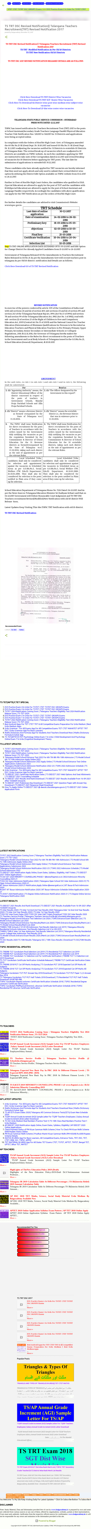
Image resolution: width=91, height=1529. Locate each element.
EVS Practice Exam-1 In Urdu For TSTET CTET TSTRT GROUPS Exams (35, 718)
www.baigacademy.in (77, 1514)
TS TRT (13, 630)
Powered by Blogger (47, 1521)
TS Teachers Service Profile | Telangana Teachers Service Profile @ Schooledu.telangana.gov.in (40, 916)
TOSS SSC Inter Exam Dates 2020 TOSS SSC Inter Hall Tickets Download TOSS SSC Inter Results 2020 (43, 914)
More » (13, 1039)
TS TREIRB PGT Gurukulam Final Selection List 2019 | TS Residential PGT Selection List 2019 (39, 954)
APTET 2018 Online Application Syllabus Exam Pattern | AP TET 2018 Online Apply (49, 1210)
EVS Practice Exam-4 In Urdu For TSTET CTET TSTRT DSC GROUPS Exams (37, 707)
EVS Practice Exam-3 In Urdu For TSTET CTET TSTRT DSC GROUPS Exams (37, 709)
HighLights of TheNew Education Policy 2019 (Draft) (34, 1169)
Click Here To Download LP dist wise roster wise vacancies (45, 108)
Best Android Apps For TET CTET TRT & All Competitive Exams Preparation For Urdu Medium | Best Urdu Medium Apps (50, 1347)
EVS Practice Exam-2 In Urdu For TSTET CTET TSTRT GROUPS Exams (35, 716)
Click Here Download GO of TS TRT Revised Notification (31, 266)
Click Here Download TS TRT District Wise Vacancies (45, 97)
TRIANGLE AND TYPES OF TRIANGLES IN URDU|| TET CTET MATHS (43, 1383)
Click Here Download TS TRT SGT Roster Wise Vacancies (45, 100)
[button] (6, 37)
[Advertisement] (45, 79)
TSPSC (21, 630)
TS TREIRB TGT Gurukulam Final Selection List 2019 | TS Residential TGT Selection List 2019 (39, 952)
